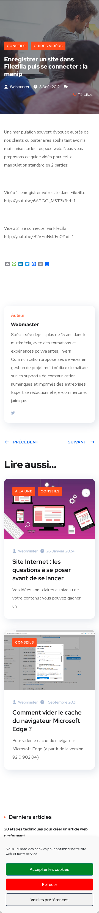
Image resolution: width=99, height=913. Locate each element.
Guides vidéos (48, 46)
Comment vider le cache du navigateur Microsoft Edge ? (47, 720)
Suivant (77, 442)
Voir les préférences (49, 900)
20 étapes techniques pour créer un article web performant (46, 832)
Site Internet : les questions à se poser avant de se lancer (41, 570)
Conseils (16, 46)
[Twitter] (13, 413)
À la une (23, 491)
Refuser (49, 884)
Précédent (25, 442)
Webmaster (19, 86)
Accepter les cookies (49, 869)
